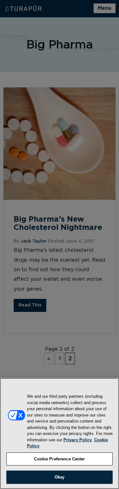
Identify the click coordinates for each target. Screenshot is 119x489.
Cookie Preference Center (59, 459)
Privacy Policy (77, 439)
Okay (60, 477)
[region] (59, 433)
